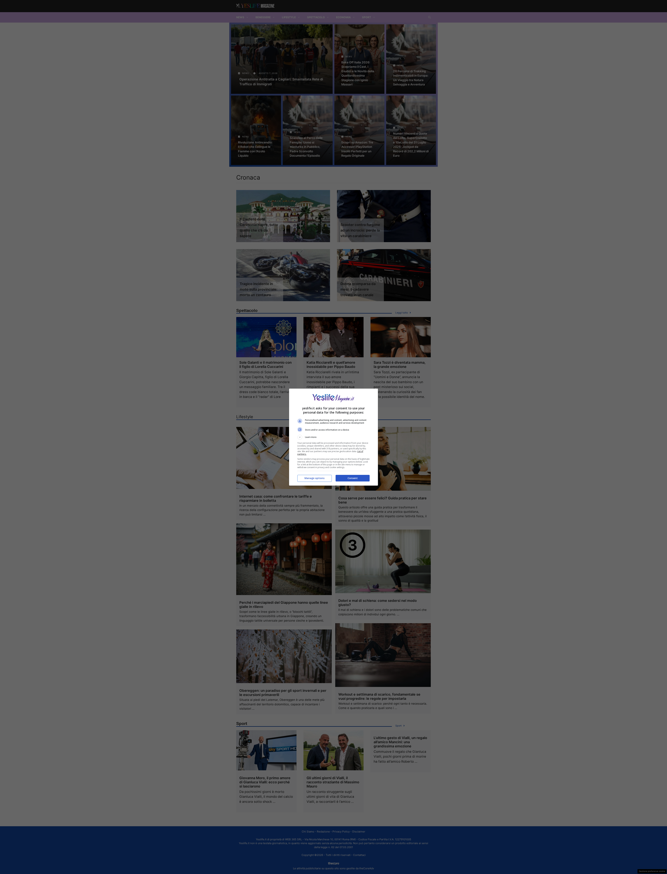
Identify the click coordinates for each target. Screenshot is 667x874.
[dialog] (333, 437)
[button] (333, 437)
